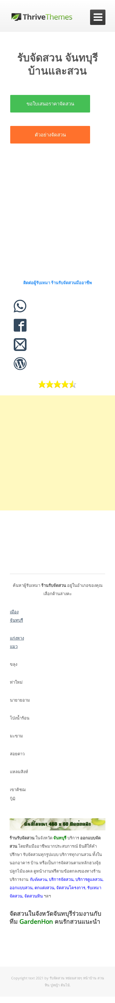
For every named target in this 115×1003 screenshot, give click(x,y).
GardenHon (36, 921)
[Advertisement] (57, 214)
